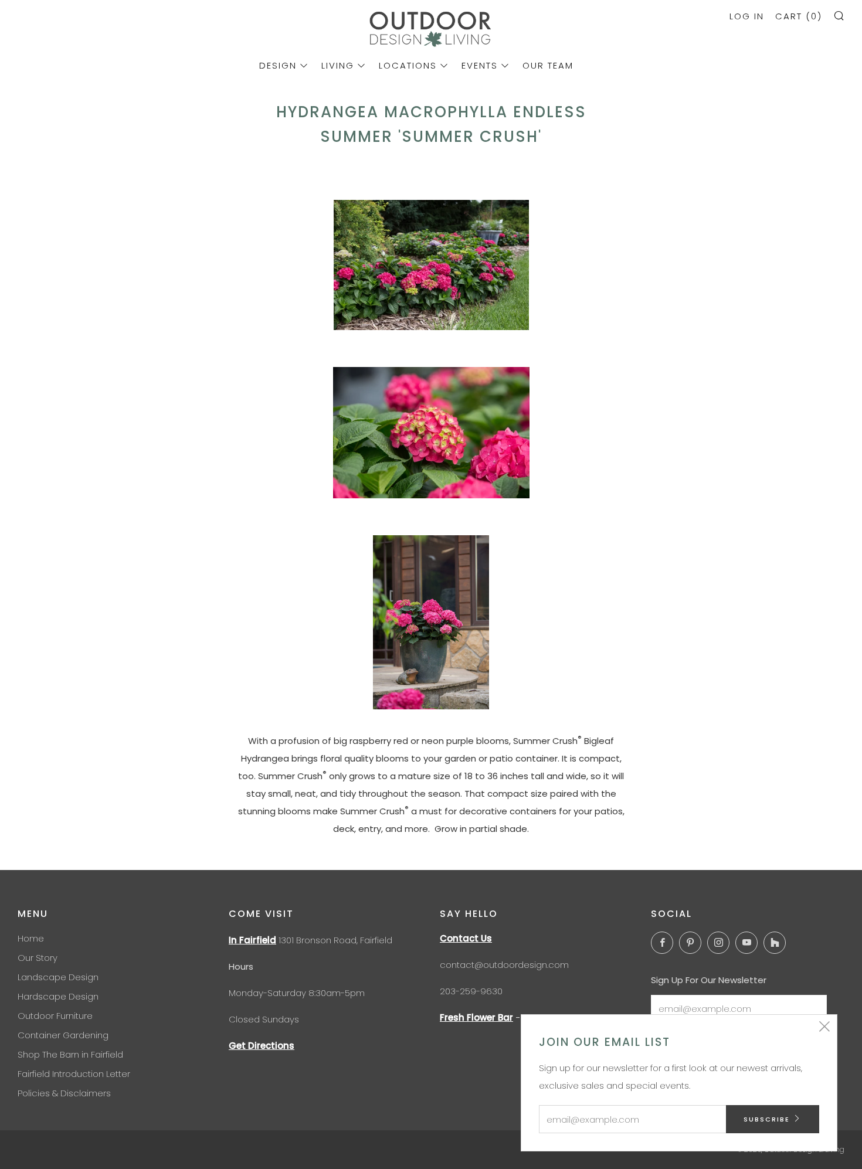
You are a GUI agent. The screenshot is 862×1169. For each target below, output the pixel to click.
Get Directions (261, 1045)
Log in (746, 16)
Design (278, 65)
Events (479, 65)
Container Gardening (63, 1035)
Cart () (798, 16)
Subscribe (767, 1119)
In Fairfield (252, 940)
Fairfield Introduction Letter (74, 1074)
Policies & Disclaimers (64, 1093)
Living (337, 65)
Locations (408, 65)
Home (31, 938)
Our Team (547, 65)
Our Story (37, 957)
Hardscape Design (58, 996)
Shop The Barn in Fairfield (70, 1054)
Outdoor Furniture (55, 1016)
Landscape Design (58, 977)
